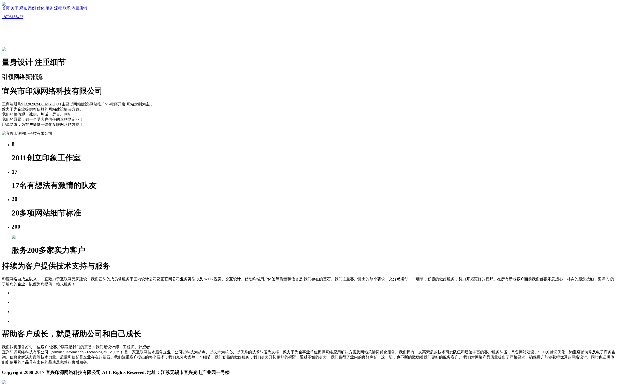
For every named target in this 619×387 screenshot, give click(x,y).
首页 (6, 8)
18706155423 (12, 17)
